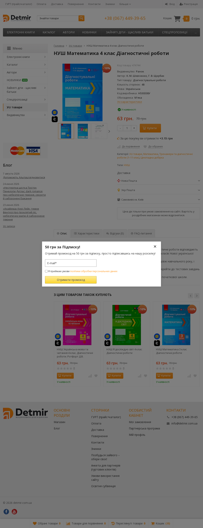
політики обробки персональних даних (93, 271)
